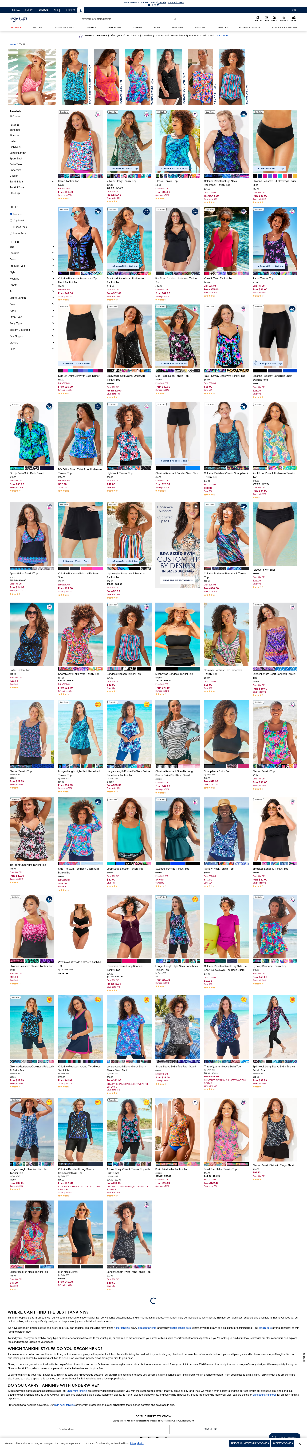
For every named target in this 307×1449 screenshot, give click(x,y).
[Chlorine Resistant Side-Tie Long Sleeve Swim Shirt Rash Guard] (177, 732)
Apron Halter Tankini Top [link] (24, 573)
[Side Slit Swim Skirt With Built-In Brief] (80, 336)
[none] (80, 141)
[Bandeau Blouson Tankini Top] (129, 634)
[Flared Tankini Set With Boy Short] (177, 1329)
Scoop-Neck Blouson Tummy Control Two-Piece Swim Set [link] (274, 1275)
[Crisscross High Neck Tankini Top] (32, 1232)
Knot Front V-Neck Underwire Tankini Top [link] (274, 475)
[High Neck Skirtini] (80, 1232)
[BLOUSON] (232, 77)
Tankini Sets (17, 181)
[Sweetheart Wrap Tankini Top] (177, 829)
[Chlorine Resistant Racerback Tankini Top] (226, 534)
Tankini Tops (17, 187)
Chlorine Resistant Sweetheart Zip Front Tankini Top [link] (77, 280)
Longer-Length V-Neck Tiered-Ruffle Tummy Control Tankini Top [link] (79, 1371)
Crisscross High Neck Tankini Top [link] (29, 1271)
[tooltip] (16, 10)
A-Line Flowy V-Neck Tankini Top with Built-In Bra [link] (128, 1172)
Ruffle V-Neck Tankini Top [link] (219, 868)
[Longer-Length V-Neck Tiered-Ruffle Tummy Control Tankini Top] (80, 1329)
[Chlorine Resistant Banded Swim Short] (177, 434)
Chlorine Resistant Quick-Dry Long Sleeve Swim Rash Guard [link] (272, 1370)
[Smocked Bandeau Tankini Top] (275, 829)
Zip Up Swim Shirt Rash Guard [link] (26, 473)
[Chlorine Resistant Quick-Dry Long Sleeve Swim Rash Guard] (275, 1329)
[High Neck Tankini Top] (129, 434)
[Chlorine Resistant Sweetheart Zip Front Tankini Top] (80, 239)
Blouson (14, 135)
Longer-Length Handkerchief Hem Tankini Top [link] (29, 1172)
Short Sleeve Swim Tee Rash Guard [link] (175, 1066)
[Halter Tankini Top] (32, 634)
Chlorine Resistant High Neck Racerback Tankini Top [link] (220, 182)
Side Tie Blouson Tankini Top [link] (172, 375)
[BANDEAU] (200, 77)
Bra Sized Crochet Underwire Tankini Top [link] (176, 280)
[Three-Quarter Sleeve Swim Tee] (226, 1027)
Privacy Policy (137, 1443)
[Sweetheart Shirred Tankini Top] (177, 1232)
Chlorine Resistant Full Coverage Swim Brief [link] (274, 182)
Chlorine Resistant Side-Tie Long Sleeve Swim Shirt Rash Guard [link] (174, 773)
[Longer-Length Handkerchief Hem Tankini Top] (32, 1129)
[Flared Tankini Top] (80, 141)
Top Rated (18, 220)
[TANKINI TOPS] (137, 77)
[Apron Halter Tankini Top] (32, 534)
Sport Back (16, 158)
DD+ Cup (15, 193)
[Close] (299, 1443)
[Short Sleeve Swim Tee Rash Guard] (177, 1027)
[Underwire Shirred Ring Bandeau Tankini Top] (129, 927)
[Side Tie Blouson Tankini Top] (177, 336)
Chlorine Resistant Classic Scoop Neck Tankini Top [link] (226, 475)
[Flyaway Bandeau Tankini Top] (275, 927)
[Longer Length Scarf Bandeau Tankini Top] (275, 634)
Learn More (222, 35)
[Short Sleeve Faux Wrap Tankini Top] (80, 634)
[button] (153, 2)
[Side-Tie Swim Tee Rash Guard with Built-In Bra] (80, 829)
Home (13, 44)
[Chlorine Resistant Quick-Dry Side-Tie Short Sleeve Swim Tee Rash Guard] (226, 927)
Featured (17, 214)
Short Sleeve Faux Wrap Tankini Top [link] (78, 673)
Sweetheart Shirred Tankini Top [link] (173, 1271)
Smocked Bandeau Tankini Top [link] (270, 868)
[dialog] (294, 10)
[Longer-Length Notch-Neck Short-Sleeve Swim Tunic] (129, 1027)
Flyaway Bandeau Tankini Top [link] (270, 966)
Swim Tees (16, 164)
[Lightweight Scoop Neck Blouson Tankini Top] (129, 534)
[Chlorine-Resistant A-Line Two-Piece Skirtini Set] (80, 1027)
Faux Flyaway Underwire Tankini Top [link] (224, 375)
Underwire (15, 170)
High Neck (15, 147)
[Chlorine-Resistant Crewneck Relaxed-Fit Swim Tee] (32, 1027)
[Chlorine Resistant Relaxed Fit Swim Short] (80, 534)
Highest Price (20, 226)
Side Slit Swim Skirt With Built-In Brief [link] (78, 375)
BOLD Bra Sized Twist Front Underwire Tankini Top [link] (80, 471)
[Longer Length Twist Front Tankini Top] (129, 1232)
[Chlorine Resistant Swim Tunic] (226, 1232)
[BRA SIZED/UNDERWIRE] (74, 77)
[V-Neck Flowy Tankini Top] (129, 141)
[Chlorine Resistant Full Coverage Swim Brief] (275, 141)
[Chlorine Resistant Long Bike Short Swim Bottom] (275, 336)
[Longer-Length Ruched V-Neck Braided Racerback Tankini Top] (129, 732)
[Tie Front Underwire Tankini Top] (32, 829)
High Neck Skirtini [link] (68, 1273)
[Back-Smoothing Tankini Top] (226, 1329)
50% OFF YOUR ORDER (140, 2)
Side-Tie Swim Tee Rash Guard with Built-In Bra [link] (78, 870)
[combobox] (129, 19)
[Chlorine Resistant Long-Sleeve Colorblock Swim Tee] (80, 1129)
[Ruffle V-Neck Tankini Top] (226, 829)
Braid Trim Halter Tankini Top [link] (171, 1169)
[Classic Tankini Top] (177, 141)
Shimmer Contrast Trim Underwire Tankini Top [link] (223, 671)
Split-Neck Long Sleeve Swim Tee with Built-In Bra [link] (274, 1070)
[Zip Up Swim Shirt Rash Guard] (32, 434)
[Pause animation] (196, 506)
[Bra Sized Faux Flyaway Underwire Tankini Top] (129, 336)
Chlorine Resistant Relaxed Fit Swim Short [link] (78, 575)
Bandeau (15, 129)
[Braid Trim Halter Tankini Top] (177, 1129)
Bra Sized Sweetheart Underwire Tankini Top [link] (125, 280)
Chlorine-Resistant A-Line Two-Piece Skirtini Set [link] (79, 1070)
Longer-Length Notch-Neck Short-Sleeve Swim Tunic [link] (126, 1070)
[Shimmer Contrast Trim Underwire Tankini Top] (226, 634)
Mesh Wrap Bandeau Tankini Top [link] (174, 673)
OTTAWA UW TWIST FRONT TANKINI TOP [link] (79, 966)
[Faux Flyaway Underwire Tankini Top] (226, 336)
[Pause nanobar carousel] (149, 5)
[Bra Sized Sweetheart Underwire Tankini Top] (129, 239)
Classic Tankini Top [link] (166, 181)
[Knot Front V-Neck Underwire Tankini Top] (275, 434)
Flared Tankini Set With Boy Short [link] (174, 1364)
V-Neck (14, 175)
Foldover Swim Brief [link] (264, 569)
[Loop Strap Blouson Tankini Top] (129, 829)
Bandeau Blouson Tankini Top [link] (124, 673)
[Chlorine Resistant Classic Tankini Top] (32, 927)
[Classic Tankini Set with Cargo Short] (275, 1129)
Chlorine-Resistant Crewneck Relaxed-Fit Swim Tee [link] (32, 1070)
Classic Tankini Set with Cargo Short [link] (273, 1165)
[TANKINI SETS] (106, 77)
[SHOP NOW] (177, 550)
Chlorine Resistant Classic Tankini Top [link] (31, 966)
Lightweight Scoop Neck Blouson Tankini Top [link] (126, 575)
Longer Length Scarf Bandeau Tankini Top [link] (274, 675)
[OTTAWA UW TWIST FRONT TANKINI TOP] (80, 926)
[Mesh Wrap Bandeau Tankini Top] (177, 634)
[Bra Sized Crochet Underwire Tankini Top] (177, 239)
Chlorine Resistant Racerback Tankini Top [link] (225, 575)
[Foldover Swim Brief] (275, 534)
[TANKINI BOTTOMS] (169, 77)
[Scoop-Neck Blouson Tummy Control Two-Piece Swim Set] (275, 1232)
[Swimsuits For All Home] (19, 20)
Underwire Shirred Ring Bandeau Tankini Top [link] (125, 967)
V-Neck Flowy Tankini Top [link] (122, 181)
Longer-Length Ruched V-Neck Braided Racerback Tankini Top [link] (129, 775)
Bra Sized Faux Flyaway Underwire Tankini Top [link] (126, 377)
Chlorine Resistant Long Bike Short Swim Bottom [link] (272, 377)
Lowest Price (19, 233)
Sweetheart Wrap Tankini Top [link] (172, 868)
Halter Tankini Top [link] (20, 670)
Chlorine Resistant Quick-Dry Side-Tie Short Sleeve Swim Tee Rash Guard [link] (225, 967)
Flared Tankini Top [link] (68, 181)
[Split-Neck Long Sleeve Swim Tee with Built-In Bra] (275, 1027)
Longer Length (18, 152)
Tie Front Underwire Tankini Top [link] (28, 864)
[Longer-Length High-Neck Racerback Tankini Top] (80, 732)
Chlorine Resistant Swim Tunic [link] (221, 1271)
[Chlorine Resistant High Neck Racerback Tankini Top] (226, 141)
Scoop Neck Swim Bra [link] (216, 773)
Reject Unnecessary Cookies (250, 1443)
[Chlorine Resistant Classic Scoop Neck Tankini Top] (226, 434)
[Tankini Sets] (53, 181)
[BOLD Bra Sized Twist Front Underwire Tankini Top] (80, 434)
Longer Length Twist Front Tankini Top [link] (129, 1271)
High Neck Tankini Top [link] (120, 473)
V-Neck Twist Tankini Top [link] (218, 278)
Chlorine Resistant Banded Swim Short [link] (177, 473)
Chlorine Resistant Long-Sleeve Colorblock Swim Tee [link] (76, 1172)
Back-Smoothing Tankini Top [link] (220, 1369)
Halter (13, 141)
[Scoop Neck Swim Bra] (226, 732)
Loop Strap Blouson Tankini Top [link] (125, 868)
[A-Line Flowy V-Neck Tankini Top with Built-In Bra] (129, 1129)
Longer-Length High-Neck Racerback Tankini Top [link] (79, 775)
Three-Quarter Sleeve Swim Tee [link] (222, 1068)
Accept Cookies (282, 1443)
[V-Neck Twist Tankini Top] (226, 239)
